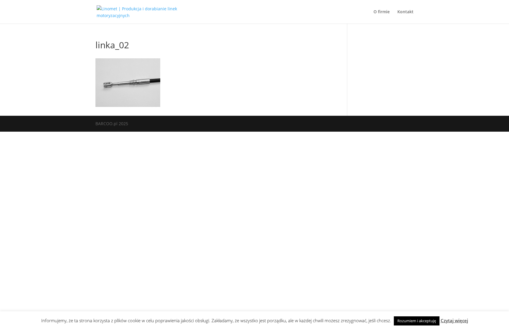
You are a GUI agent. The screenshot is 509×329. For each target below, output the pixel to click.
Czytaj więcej (454, 320)
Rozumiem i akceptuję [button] (416, 320)
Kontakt (405, 12)
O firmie (382, 12)
